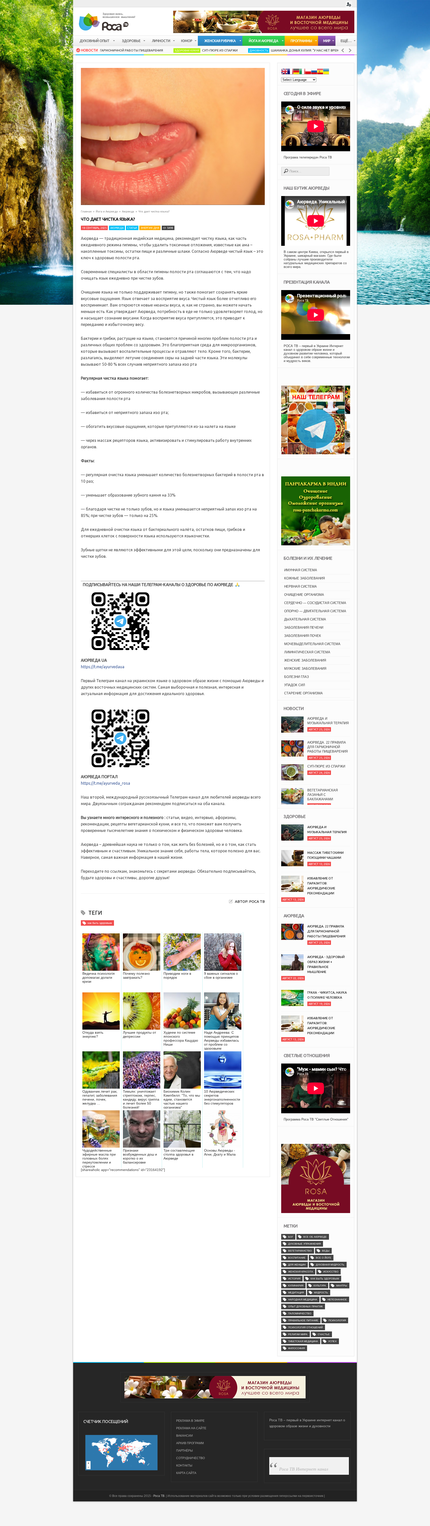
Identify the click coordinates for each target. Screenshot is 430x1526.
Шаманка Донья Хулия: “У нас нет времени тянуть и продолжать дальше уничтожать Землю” (294, 50)
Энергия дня (150, 227)
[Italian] (302, 72)
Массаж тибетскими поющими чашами (325, 855)
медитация (296, 1292)
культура (320, 1285)
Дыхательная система (305, 619)
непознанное (337, 1299)
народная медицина (302, 1299)
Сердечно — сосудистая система (315, 603)
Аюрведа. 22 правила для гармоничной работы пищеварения (327, 723)
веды (325, 1250)
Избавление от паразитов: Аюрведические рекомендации (321, 885)
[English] (284, 72)
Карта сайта (186, 1473)
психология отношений (305, 1327)
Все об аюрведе (315, 1236)
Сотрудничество (190, 1458)
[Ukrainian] (326, 72)
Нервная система (300, 586)
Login (349, 4)
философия (296, 1348)
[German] (296, 72)
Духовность (198, 50)
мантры (341, 1285)
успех (332, 1341)
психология (337, 1320)
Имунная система (300, 570)
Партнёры (184, 1450)
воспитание (297, 1257)
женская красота (300, 1271)
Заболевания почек (302, 636)
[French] (290, 72)
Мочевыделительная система (312, 644)
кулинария (295, 1285)
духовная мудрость (330, 1264)
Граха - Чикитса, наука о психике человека (327, 995)
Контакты (184, 1465)
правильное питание (303, 1320)
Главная (86, 211)
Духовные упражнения (304, 1243)
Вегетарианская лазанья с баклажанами (322, 770)
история (294, 1278)
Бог (290, 1236)
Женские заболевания (305, 660)
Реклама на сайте (191, 1428)
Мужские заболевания (305, 668)
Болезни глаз (296, 677)
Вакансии (184, 1435)
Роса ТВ (158, 1496)
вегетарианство (300, 1250)
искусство (330, 1271)
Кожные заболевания (304, 578)
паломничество (299, 1313)
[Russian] (314, 72)
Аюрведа (128, 211)
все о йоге (323, 1257)
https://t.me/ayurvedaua (102, 666)
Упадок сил (294, 685)
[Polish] (308, 72)
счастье (324, 1334)
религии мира (298, 1334)
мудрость (321, 1292)
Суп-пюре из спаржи (159, 50)
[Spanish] (320, 72)
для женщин (297, 1264)
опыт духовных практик (305, 1306)
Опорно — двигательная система (315, 611)
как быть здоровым (100, 922)
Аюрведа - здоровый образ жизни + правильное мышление (326, 964)
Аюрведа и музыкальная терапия (328, 792)
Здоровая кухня (126, 50)
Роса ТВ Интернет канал (303, 1469)
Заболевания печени (303, 627)
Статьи (132, 227)
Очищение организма (304, 595)
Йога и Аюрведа (107, 211)
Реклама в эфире (190, 1421)
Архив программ (190, 1443)
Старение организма (303, 693)
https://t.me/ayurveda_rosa (105, 783)
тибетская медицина (303, 1341)
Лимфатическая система (307, 652)
